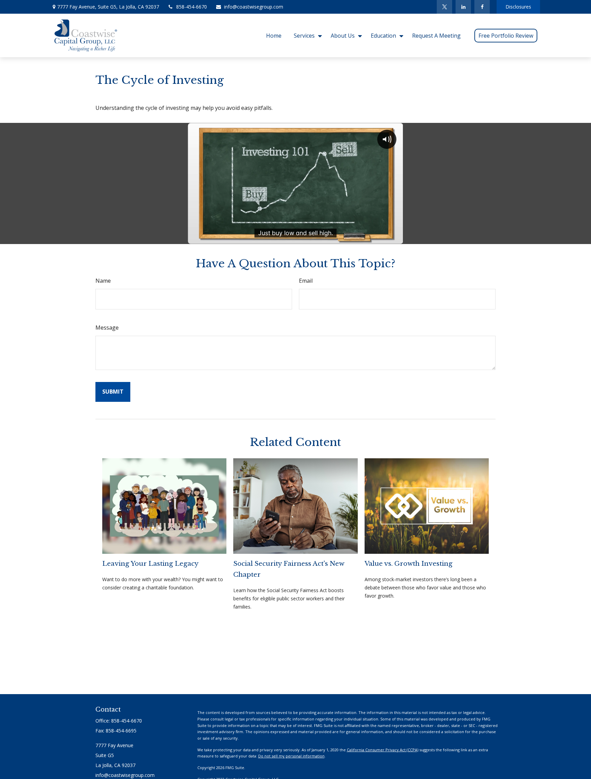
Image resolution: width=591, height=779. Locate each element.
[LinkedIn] (463, 7)
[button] (273, 35)
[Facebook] (482, 7)
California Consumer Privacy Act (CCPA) (382, 749)
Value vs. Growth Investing (408, 563)
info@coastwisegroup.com (253, 6)
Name (103, 280)
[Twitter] (444, 7)
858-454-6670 (191, 6)
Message (107, 327)
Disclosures (518, 6)
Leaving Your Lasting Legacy (150, 563)
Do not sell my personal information (291, 755)
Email (306, 280)
